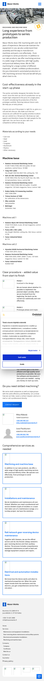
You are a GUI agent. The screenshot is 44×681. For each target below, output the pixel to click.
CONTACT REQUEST (12, 405)
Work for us (6, 651)
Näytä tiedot (32, 350)
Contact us (6, 655)
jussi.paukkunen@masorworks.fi (28, 437)
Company (6, 643)
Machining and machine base (12, 640)
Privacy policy (8, 661)
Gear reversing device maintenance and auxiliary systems (21, 634)
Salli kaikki (22, 357)
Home (5, 626)
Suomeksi (6, 658)
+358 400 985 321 (22, 421)
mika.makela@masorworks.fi (26, 423)
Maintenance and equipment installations (16, 632)
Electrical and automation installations (15, 637)
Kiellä (22, 364)
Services (5, 629)
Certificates (7, 649)
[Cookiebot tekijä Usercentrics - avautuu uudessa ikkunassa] (32, 315)
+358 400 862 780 (22, 434)
